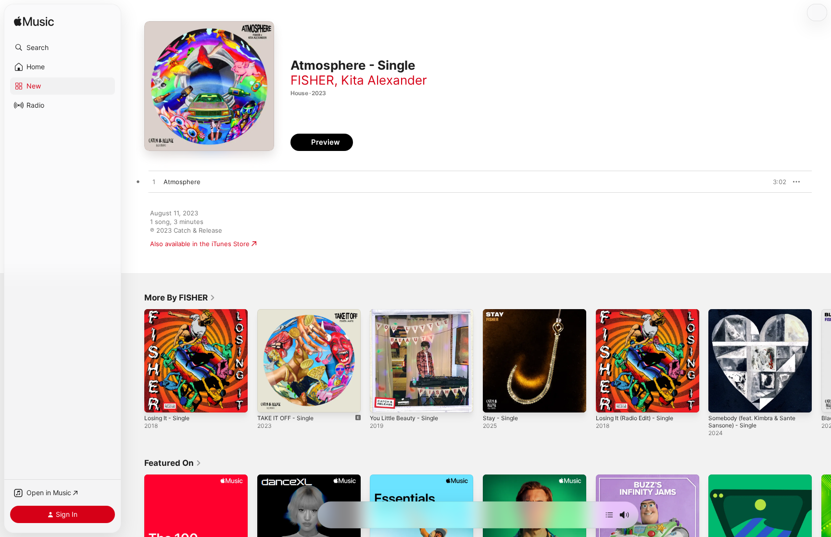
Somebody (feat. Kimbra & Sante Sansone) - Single (757, 317)
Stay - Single (502, 313)
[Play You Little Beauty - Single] (382, 400)
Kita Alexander (384, 80)
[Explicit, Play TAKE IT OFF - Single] (269, 400)
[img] (34, 21)
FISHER (312, 80)
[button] (62, 47)
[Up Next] (609, 515)
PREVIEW (775, 182)
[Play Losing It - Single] (156, 400)
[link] (179, 297)
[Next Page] (821, 360)
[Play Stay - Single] (495, 400)
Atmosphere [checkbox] (182, 182)
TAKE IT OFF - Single (288, 313)
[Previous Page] (134, 360)
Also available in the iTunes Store (200, 244)
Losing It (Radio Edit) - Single (639, 313)
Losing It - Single (169, 313)
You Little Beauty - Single (408, 313)
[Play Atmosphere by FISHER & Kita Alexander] (154, 182)
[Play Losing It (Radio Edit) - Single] (608, 400)
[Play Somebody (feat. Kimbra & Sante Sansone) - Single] (720, 400)
